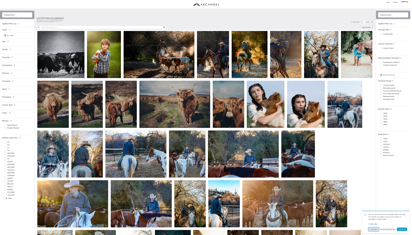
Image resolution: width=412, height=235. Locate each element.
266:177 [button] (10, 187)
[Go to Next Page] (372, 22)
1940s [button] (385, 119)
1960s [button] (385, 124)
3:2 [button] (8, 145)
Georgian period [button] (388, 99)
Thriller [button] (385, 139)
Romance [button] (386, 153)
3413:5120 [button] (10, 195)
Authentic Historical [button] (390, 65)
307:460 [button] (10, 181)
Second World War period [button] (392, 91)
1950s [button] (385, 122)
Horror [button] (385, 141)
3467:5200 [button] (10, 153)
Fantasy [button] (386, 147)
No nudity (10, 35)
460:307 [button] (10, 178)
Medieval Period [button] (388, 96)
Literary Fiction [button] (388, 48)
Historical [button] (386, 144)
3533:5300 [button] (10, 173)
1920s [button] (385, 113)
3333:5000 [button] (10, 164)
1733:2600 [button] (10, 192)
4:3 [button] (8, 159)
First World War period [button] (391, 94)
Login (388, 2)
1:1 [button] (8, 148)
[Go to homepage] (206, 4)
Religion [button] (386, 150)
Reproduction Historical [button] (391, 62)
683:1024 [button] (10, 184)
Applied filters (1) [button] (9, 24)
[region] (17, 24)
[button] (402, 1)
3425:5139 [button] (10, 156)
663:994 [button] (10, 189)
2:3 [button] (8, 142)
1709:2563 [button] (10, 175)
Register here (58, 21)
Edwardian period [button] (389, 88)
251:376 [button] (10, 162)
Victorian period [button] (388, 85)
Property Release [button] (13, 128)
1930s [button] (385, 116)
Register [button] (395, 2)
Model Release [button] (12, 125)
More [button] (10, 198)
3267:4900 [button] (10, 167)
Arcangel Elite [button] (388, 34)
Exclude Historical (389, 75)
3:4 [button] (8, 150)
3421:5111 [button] (10, 170)
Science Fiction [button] (388, 155)
